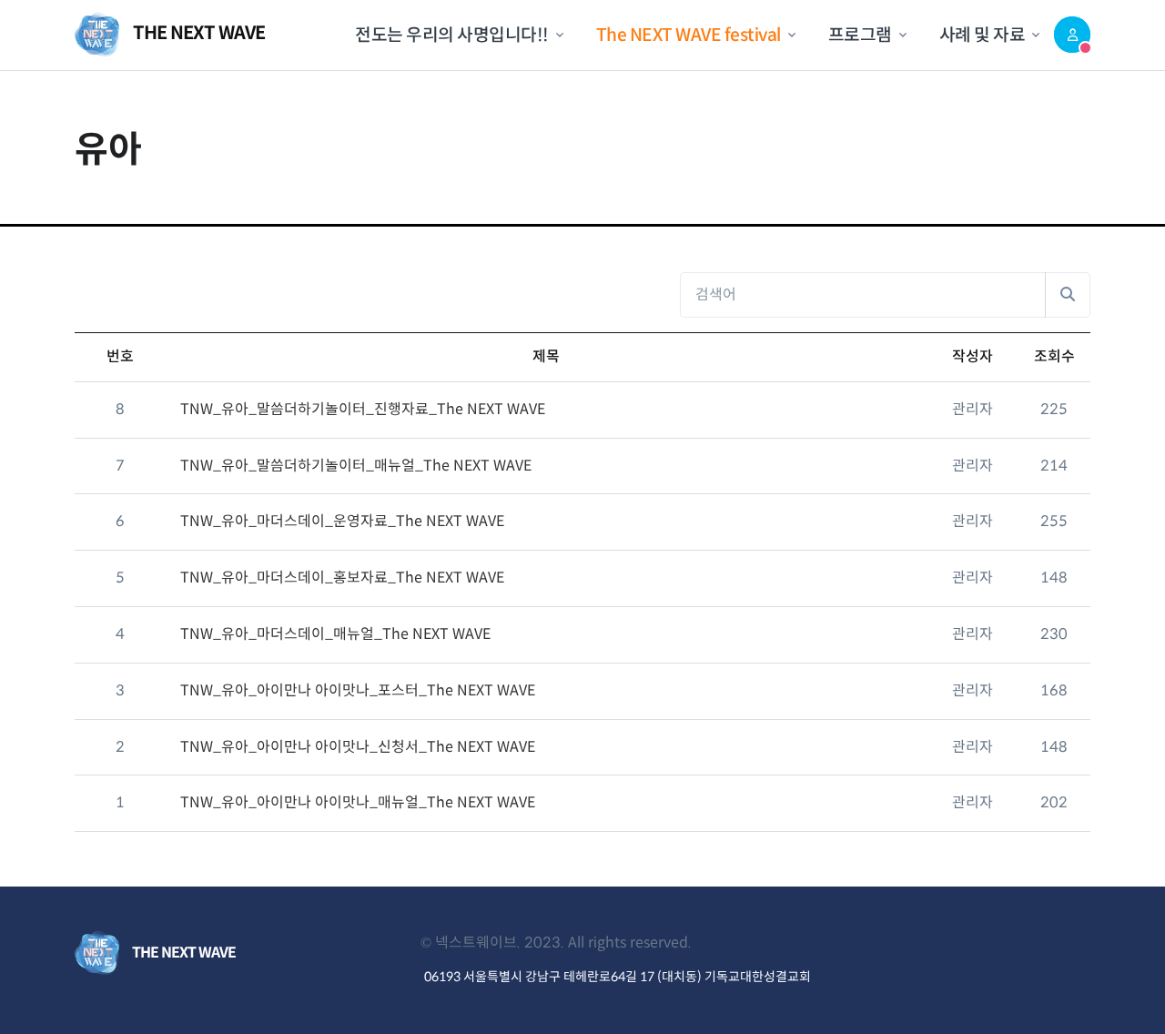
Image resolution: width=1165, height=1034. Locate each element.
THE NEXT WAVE (197, 34)
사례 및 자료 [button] (982, 35)
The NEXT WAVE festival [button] (688, 35)
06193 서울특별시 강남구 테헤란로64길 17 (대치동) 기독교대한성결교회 (617, 976)
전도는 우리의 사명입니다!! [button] (452, 35)
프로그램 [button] (860, 35)
